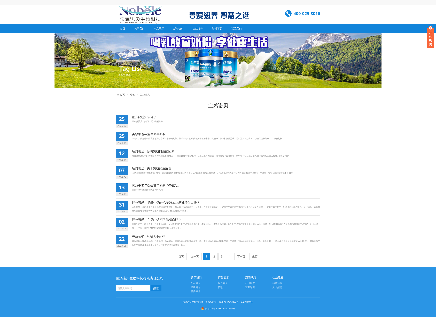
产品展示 (159, 28)
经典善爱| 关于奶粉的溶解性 (151, 168)
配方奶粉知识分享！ (146, 117)
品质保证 (195, 291)
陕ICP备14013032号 (228, 301)
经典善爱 (223, 283)
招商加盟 (277, 283)
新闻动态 (178, 28)
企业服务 (198, 28)
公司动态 (250, 283)
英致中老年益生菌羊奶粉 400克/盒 (155, 185)
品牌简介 (195, 287)
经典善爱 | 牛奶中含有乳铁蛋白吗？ (156, 219)
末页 (255, 256)
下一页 (241, 256)
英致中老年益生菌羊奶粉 (149, 134)
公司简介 (195, 283)
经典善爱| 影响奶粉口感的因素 (153, 151)
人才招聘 (277, 287)
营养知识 (250, 287)
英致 (220, 287)
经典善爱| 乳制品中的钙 (148, 237)
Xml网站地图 (247, 301)
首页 (122, 28)
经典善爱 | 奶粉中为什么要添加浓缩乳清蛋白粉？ (166, 202)
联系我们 (236, 28)
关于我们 (139, 28)
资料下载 (217, 28)
